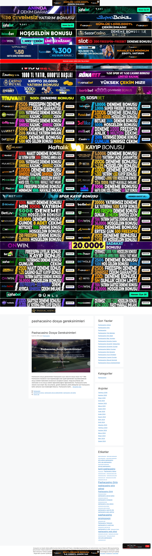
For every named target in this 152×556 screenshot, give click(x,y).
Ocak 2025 (101, 411)
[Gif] (76, 147)
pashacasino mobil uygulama (104, 508)
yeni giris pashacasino (105, 538)
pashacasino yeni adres (69, 392)
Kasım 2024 (102, 417)
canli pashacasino (101, 458)
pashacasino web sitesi (107, 531)
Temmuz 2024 (102, 428)
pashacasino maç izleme (105, 504)
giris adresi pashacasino (105, 460)
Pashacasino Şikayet (111, 535)
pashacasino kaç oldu (102, 502)
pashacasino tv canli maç (106, 525)
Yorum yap (36, 394)
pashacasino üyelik (102, 535)
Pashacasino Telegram (105, 523)
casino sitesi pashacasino (111, 458)
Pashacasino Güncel (102, 493)
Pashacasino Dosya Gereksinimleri (54, 332)
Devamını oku (77, 387)
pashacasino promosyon (105, 516)
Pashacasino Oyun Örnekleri (107, 354)
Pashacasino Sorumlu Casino (107, 341)
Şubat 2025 (102, 409)
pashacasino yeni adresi (113, 533)
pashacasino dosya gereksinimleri (54, 392)
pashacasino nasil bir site (106, 510)
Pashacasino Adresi (104, 325)
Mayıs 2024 (102, 433)
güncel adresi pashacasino (103, 464)
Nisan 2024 (102, 436)
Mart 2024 (101, 438)
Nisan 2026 (102, 398)
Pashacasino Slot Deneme (106, 352)
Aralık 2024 (101, 414)
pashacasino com (101, 477)
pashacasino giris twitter (111, 477)
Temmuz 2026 (102, 392)
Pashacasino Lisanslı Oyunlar (107, 357)
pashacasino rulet (101, 521)
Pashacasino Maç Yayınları (106, 338)
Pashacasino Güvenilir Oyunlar (107, 346)
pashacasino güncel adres (106, 496)
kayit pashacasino (106, 469)
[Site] (38, 106)
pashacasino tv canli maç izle (104, 527)
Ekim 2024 (101, 419)
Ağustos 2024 (102, 425)
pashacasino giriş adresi (106, 487)
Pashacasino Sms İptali (105, 336)
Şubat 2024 (102, 441)
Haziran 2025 (102, 403)
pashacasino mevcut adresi (103, 506)
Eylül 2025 (101, 401)
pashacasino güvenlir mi (103, 498)
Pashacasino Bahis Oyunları (107, 349)
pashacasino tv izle (104, 529)
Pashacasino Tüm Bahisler (106, 333)
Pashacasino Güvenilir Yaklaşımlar (109, 344)
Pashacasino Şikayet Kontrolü (107, 360)
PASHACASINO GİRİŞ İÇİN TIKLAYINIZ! (76, 61)
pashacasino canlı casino (112, 475)
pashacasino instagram (105, 500)
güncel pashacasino (104, 466)
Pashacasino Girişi (105, 491)
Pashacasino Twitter (115, 529)
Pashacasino (36, 391)
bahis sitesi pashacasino (112, 456)
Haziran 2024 (102, 430)
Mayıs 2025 (102, 406)
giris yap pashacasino (105, 462)
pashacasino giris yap (102, 479)
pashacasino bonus (38, 392)
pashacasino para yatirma (106, 512)
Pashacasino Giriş (104, 327)
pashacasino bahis (102, 473)
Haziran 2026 (102, 395)
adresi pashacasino (102, 456)
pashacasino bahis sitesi (111, 473)
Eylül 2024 (101, 422)
